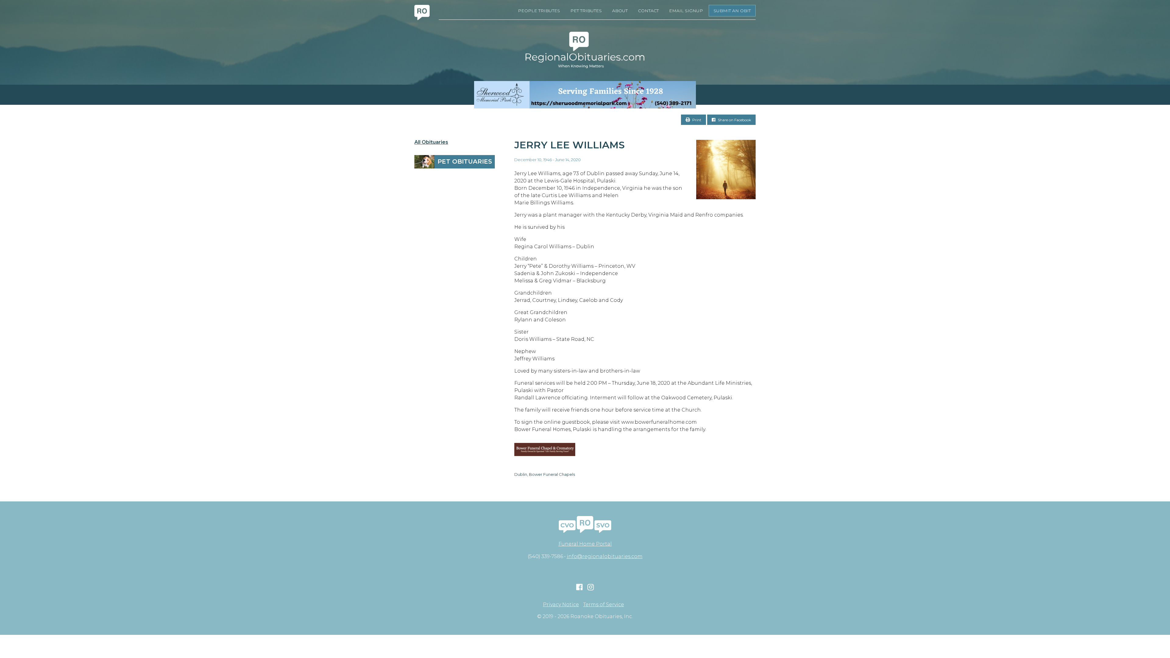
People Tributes (539, 10)
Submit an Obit (732, 10)
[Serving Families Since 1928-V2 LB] (585, 94)
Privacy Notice (561, 604)
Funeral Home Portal (585, 544)
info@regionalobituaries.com (605, 556)
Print (696, 120)
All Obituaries (431, 142)
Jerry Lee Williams (569, 145)
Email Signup (686, 10)
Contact (648, 10)
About (620, 10)
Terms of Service (603, 604)
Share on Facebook (734, 120)
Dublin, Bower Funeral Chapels (544, 474)
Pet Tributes (586, 10)
